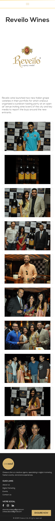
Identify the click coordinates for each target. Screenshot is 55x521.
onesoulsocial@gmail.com (12, 512)
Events (5, 491)
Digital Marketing (9, 488)
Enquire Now (41, 513)
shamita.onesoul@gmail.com (13, 510)
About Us (6, 485)
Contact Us (7, 495)
